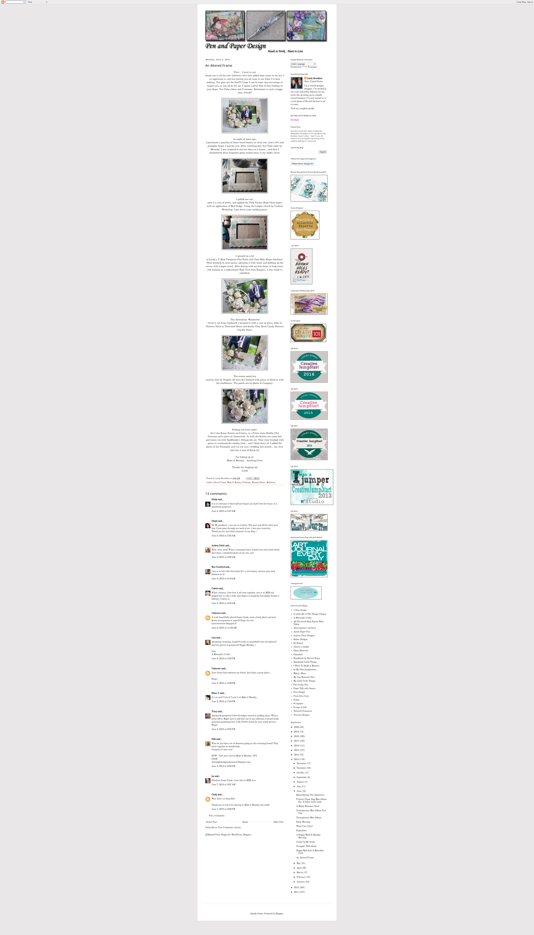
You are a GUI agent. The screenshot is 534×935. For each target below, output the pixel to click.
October (301, 773)
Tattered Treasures (302, 711)
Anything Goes (255, 460)
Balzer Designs (300, 639)
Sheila (214, 499)
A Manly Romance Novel (307, 806)
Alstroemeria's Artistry (304, 628)
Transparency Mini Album (308, 818)
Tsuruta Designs (301, 715)
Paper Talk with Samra (304, 688)
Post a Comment (217, 816)
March (300, 873)
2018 (297, 736)
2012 (297, 888)
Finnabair (298, 655)
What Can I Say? (304, 826)
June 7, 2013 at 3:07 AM (223, 785)
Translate (312, 67)
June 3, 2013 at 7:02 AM (223, 536)
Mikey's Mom (299, 673)
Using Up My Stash (305, 842)
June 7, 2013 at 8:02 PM (223, 809)
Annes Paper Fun (301, 632)
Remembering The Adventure (310, 795)
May (299, 863)
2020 (297, 727)
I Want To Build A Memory (306, 666)
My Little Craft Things (304, 681)
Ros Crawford (218, 567)
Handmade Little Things (305, 662)
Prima (296, 700)
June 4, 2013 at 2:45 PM (223, 701)
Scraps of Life (300, 707)
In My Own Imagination (304, 670)
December (302, 763)
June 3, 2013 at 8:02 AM (223, 557)
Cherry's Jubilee (301, 647)
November (302, 768)
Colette (215, 589)
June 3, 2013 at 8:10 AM (223, 579)
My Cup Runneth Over (304, 677)
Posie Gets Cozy (301, 696)
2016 (297, 746)
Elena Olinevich (300, 651)
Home (245, 822)
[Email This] (247, 478)
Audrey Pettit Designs (304, 636)
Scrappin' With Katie (306, 846)
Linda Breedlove (314, 78)
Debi (214, 739)
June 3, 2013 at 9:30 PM (223, 683)
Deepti (215, 521)
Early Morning (303, 822)
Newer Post (211, 822)
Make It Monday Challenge (239, 482)
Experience (301, 831)
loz (213, 776)
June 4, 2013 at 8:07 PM (223, 729)
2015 (297, 750)
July (299, 787)
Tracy (214, 711)
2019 (297, 732)
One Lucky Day (300, 685)
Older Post (279, 822)
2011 (297, 892)
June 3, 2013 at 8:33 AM (223, 603)
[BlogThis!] (250, 478)
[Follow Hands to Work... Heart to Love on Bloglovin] (303, 165)
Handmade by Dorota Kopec (306, 658)
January (301, 882)
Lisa (214, 638)
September (302, 777)
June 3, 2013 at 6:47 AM (223, 511)
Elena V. (215, 693)
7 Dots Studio (300, 610)
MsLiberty (270, 482)
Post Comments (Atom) (229, 827)
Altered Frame (219, 482)
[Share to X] (253, 478)
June (299, 791)
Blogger (279, 914)
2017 (297, 741)
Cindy (214, 795)
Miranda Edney (258, 482)
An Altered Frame (305, 858)
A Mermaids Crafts (302, 618)
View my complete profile (302, 109)
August (300, 782)
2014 (297, 755)
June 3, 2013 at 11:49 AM (224, 628)
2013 (297, 759)
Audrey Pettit (218, 546)
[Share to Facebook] (255, 478)
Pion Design (299, 692)
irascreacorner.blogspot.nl (224, 624)
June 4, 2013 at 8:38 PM (223, 766)
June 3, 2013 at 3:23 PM (223, 659)
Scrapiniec (298, 704)
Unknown (216, 613)
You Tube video (270, 146)
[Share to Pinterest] (258, 478)
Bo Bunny (298, 643)
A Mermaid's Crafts (221, 654)
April (299, 868)
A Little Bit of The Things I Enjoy (309, 614)
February (301, 877)
